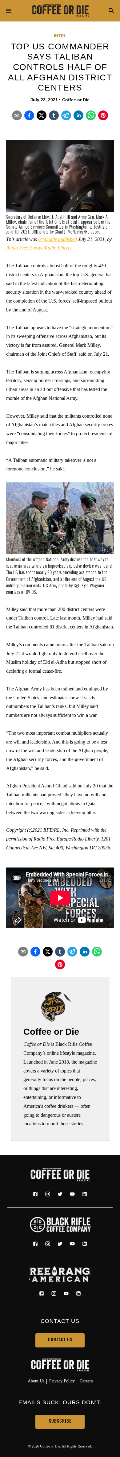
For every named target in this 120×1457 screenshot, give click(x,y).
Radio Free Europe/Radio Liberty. (39, 247)
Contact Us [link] (60, 1340)
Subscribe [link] (60, 1421)
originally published (57, 239)
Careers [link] (86, 1380)
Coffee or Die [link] (76, 99)
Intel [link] (60, 35)
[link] (60, 10)
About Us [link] (36, 1380)
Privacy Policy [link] (62, 1380)
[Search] (111, 11)
